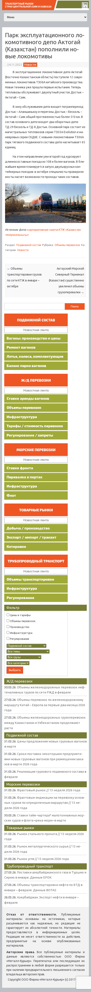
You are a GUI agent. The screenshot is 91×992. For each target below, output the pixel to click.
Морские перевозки (23, 784)
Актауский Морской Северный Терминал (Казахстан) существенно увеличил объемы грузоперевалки (66, 280)
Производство (19, 626)
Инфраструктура (20, 632)
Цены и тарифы (20, 615)
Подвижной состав (28, 244)
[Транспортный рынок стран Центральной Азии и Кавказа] (45, 9)
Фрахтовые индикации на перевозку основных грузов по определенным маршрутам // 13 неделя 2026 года (44, 803)
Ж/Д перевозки (19, 681)
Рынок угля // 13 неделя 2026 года (43, 859)
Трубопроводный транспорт (29, 866)
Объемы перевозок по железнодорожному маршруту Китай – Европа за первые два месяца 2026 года (44, 705)
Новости (30, 64)
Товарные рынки (20, 828)
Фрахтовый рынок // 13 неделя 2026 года (48, 790)
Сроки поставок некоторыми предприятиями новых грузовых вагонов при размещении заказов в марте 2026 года (44, 759)
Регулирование (19, 638)
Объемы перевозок (67, 244)
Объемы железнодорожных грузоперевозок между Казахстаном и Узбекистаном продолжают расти (45, 723)
